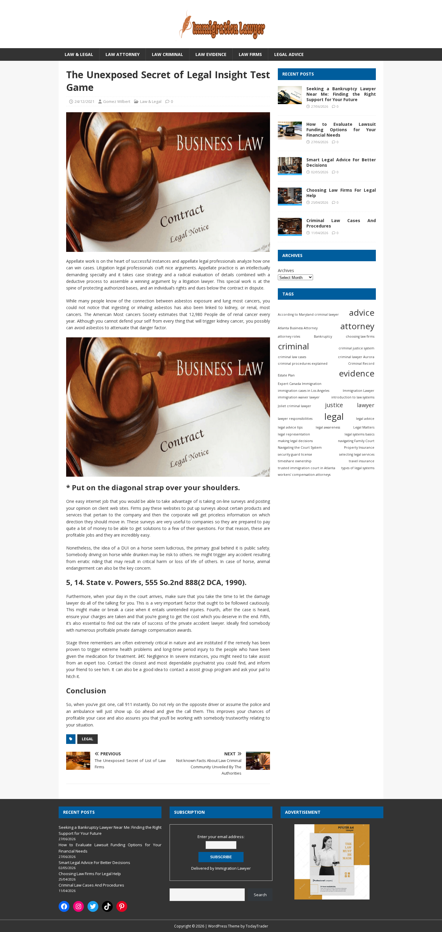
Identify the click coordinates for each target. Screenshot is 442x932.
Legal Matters (363, 427)
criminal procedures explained (302, 363)
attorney (357, 326)
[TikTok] (107, 906)
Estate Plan (286, 375)
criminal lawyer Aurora (356, 357)
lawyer (365, 405)
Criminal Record (361, 363)
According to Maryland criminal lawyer (308, 314)
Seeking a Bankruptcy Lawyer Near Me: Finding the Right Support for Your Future (341, 94)
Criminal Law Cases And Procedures (341, 223)
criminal (293, 346)
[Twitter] (92, 906)
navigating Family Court (356, 441)
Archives (286, 270)
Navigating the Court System (300, 447)
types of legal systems (357, 468)
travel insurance (361, 461)
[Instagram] (78, 906)
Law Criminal (167, 54)
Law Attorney (123, 54)
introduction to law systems (352, 397)
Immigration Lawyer (358, 390)
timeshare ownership (295, 461)
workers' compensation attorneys (304, 474)
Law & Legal (79, 54)
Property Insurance (359, 447)
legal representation (294, 434)
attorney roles (289, 336)
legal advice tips (290, 427)
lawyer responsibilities (295, 418)
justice (334, 405)
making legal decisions (295, 441)
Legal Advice (289, 54)
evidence (356, 373)
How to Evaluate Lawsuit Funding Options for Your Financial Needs (341, 129)
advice (361, 312)
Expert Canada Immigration (299, 384)
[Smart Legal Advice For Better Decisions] (290, 172)
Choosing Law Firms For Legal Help (341, 192)
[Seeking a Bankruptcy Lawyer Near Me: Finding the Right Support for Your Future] (290, 100)
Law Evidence (210, 54)
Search (260, 894)
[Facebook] (64, 906)
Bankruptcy (323, 336)
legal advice (365, 418)
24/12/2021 (84, 101)
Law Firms (250, 54)
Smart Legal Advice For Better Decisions (341, 162)
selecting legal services (356, 454)
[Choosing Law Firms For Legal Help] (290, 202)
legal (87, 739)
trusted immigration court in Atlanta (306, 468)
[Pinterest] (121, 906)
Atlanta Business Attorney (298, 328)
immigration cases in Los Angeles (303, 390)
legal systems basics (359, 434)
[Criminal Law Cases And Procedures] (290, 232)
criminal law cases (292, 357)
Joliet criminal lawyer (294, 406)
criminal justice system (356, 348)
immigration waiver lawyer (299, 397)
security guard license (295, 454)
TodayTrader (257, 926)
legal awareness (328, 427)
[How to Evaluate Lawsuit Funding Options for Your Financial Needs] (290, 136)
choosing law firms (360, 336)
